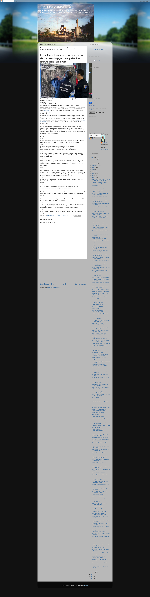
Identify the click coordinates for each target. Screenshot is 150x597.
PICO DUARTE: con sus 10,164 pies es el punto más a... (101, 395)
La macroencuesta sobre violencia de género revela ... (100, 241)
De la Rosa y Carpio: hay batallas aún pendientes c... (100, 264)
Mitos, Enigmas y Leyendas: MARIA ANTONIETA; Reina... (100, 341)
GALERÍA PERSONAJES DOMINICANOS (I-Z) (98, 311)
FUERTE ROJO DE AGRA (98, 547)
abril (93, 175)
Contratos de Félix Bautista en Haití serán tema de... (100, 204)
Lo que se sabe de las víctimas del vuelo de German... (100, 419)
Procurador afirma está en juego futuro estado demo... (100, 368)
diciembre (94, 159)
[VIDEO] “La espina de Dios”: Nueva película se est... (101, 261)
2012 (92, 578)
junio (93, 171)
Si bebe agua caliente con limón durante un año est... (100, 197)
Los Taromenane (96, 397)
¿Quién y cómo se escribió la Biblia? (101, 277)
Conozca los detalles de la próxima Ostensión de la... (100, 460)
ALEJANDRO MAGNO (97, 352)
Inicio (64, 284)
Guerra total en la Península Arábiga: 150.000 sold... (99, 463)
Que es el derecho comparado (99, 188)
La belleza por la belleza (98, 540)
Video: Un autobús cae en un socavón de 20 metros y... (99, 497)
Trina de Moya (95, 414)
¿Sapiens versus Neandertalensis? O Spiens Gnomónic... (100, 228)
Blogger (86, 585)
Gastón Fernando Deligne (98, 416)
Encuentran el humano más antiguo (100, 289)
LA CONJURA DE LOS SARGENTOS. (97, 190)
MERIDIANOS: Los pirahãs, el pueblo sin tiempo (99, 504)
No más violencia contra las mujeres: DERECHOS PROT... (100, 365)
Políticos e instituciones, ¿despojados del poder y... (99, 507)
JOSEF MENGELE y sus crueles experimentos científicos (100, 355)
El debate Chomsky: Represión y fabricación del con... (100, 434)
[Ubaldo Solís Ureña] (90, 103)
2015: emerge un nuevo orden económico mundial (99, 492)
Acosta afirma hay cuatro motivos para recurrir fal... (100, 317)
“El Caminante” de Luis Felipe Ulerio (101, 407)
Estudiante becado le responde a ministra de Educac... (100, 482)
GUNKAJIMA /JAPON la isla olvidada (101, 343)
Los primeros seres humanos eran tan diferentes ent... (100, 381)
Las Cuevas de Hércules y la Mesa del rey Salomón (100, 440)
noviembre (95, 161)
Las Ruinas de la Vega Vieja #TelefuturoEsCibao (99, 301)
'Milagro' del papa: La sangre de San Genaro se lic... (100, 517)
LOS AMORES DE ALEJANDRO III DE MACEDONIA (100, 349)
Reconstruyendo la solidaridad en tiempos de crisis (100, 251)
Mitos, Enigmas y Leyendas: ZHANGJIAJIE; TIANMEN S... (99, 334)
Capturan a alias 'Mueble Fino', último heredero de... (99, 183)
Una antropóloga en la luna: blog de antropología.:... (100, 520)
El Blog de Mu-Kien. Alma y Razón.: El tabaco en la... (100, 388)
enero (93, 572)
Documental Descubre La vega (99, 298)
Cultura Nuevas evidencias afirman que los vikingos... (100, 258)
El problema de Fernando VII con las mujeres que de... (100, 443)
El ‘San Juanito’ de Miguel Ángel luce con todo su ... (100, 231)
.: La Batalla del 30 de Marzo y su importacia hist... (100, 314)
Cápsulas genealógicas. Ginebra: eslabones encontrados (100, 402)
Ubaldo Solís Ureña (92, 100)
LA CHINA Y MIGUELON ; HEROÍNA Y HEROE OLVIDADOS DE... (101, 180)
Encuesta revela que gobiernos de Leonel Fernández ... (100, 485)
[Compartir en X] (77, 216)
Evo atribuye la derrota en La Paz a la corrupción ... (100, 225)
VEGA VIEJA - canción (97, 306)
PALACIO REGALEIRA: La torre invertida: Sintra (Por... (99, 346)
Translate (94, 138)
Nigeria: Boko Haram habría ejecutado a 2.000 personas (99, 453)
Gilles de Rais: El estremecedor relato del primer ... (99, 475)
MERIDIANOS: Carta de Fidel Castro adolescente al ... (99, 324)
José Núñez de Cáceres (98, 412)
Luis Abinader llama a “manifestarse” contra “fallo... (99, 238)
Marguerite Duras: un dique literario (100, 405)
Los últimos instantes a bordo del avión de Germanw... (100, 194)
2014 (92, 574)
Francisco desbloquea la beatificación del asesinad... (99, 514)
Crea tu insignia (92, 105)
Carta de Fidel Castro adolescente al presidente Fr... (100, 321)
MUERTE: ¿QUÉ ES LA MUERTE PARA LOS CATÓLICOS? (100, 217)
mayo (93, 173)
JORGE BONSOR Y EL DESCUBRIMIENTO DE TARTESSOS (98, 431)
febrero (94, 570)
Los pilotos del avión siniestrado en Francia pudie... (100, 501)
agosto (94, 167)
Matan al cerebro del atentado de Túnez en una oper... (100, 286)
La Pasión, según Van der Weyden (100, 437)
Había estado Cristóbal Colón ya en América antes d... (100, 447)
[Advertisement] (63, 271)
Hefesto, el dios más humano (99, 472)
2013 (92, 576)
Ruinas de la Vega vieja (97, 304)
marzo (93, 177)
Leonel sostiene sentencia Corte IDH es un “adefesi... (100, 478)
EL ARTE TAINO (96, 186)
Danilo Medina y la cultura (98, 494)
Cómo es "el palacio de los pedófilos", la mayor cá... (98, 210)
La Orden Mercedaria (97, 427)
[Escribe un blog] (76, 216)
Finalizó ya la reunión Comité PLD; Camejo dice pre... (100, 450)
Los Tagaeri (95, 399)
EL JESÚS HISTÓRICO (97, 220)
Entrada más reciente (47, 284)
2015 (92, 157)
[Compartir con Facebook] (79, 216)
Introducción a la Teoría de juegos (100, 291)
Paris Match (47, 110)
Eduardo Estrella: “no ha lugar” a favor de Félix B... (100, 422)
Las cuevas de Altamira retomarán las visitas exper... (100, 378)
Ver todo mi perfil (105, 149)
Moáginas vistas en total (96, 110)
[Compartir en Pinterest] (80, 216)
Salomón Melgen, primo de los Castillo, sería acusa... (99, 200)
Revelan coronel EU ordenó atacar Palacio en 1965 (100, 274)
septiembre (95, 165)
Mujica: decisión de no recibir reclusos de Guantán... (99, 557)
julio (93, 169)
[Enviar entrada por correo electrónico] (71, 215)
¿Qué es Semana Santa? (98, 222)
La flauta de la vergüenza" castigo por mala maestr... (100, 327)
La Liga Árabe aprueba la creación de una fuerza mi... (100, 283)
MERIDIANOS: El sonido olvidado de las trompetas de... (101, 331)
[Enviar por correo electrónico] (74, 216)
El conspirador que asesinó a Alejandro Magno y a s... (99, 530)
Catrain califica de (96, 308)
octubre (94, 163)
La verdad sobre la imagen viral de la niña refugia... (100, 214)
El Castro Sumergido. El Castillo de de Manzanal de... (100, 466)
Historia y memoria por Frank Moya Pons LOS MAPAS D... (100, 391)
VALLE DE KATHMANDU (98, 542)
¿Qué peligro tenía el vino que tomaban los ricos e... (99, 271)
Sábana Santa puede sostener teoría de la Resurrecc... (99, 456)
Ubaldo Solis (105, 142)
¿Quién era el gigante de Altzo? (99, 296)
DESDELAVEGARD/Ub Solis (56, 7)
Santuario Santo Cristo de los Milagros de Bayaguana (99, 410)
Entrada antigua (80, 284)
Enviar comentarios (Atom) (53, 287)
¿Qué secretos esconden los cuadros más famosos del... (99, 510)
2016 (92, 155)
